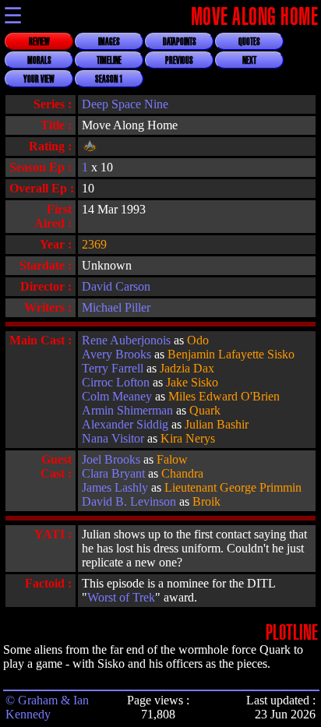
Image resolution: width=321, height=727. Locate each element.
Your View (39, 79)
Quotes (249, 42)
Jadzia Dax (187, 368)
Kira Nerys (187, 438)
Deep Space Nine (125, 104)
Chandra (182, 473)
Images (109, 42)
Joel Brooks (111, 459)
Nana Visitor (113, 438)
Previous (179, 60)
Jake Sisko (192, 382)
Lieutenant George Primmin (233, 487)
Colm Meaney (117, 396)
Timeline (109, 60)
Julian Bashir (217, 424)
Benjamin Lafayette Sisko (231, 354)
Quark (204, 410)
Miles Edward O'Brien (224, 396)
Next (249, 60)
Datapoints (179, 42)
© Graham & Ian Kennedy (47, 707)
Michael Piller (116, 307)
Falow (172, 459)
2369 (94, 244)
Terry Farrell (112, 368)
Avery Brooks (116, 354)
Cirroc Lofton (116, 382)
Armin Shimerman (127, 410)
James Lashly (115, 487)
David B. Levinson (129, 501)
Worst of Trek (121, 597)
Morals (39, 60)
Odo (198, 340)
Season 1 (109, 79)
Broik (206, 501)
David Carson (116, 286)
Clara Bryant (113, 473)
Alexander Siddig (125, 424)
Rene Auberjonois (126, 340)
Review (39, 42)
